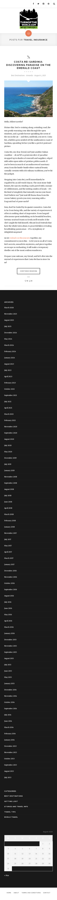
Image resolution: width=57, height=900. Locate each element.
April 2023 (8, 376)
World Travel (11, 817)
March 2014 (9, 727)
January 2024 (9, 358)
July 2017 (7, 539)
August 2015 (9, 658)
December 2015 (10, 640)
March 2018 (9, 514)
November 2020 (10, 427)
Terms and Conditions (31, 892)
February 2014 (10, 734)
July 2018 (7, 496)
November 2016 (10, 577)
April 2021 (8, 408)
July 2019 (7, 464)
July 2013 (7, 777)
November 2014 (10, 696)
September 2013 (10, 765)
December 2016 (10, 571)
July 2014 (7, 715)
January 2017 (9, 564)
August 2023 (9, 364)
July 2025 (7, 326)
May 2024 (8, 339)
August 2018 (9, 489)
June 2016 (8, 608)
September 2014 (10, 709)
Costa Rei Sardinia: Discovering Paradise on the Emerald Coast (28, 64)
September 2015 (10, 652)
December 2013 (10, 746)
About (16, 892)
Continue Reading (28, 271)
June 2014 (8, 721)
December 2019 (10, 458)
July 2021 (7, 402)
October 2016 (9, 583)
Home (9, 892)
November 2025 (10, 314)
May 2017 (8, 546)
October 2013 (9, 759)
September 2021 (10, 395)
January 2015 (9, 683)
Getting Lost (11, 801)
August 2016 (9, 596)
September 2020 (10, 433)
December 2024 (10, 333)
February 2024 (10, 351)
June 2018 (8, 502)
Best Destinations (18, 75)
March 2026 (9, 308)
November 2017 (10, 533)
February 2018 (10, 521)
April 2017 (8, 552)
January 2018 (9, 527)
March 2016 (9, 627)
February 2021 (10, 420)
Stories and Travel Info (16, 806)
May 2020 (8, 452)
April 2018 (8, 508)
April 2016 (8, 621)
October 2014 (9, 702)
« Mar (6, 875)
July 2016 (7, 602)
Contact (46, 892)
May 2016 (8, 615)
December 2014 (10, 690)
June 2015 (8, 671)
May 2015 (8, 677)
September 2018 (10, 483)
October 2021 (9, 389)
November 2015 (10, 646)
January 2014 (9, 740)
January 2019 (9, 470)
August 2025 (9, 320)
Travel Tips (10, 812)
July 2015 (7, 665)
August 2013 (9, 771)
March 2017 (8, 558)
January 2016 (9, 633)
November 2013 (10, 752)
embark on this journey (20, 238)
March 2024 (9, 345)
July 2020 (8, 445)
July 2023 (7, 370)
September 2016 (10, 589)
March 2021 (9, 414)
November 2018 (10, 477)
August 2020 (9, 439)
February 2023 (10, 383)
